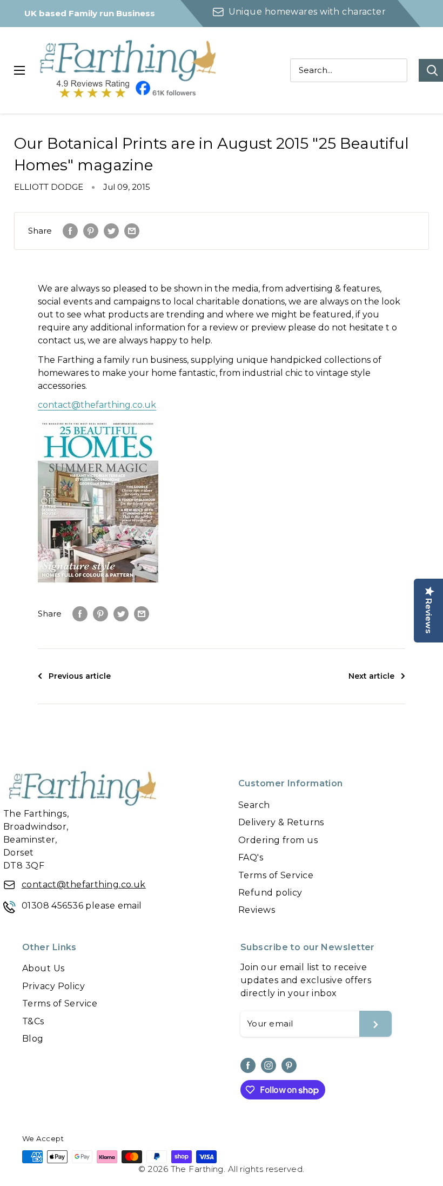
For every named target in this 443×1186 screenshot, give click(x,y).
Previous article (80, 676)
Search (254, 805)
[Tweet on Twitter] (111, 230)
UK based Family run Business (89, 13)
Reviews (256, 910)
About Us (43, 968)
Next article (371, 676)
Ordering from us (278, 840)
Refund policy (270, 892)
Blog (33, 1038)
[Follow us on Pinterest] (289, 1065)
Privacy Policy (53, 986)
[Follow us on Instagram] (268, 1065)
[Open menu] (19, 70)
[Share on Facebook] (70, 230)
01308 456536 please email (82, 905)
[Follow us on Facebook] (248, 1065)
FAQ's (250, 857)
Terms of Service (275, 875)
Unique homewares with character (307, 11)
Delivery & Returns (281, 822)
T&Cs (33, 1021)
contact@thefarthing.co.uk (97, 405)
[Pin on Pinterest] (90, 230)
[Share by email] (131, 230)
